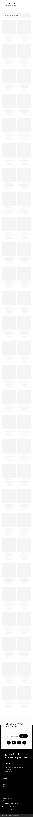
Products (5, 786)
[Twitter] (14, 743)
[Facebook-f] (19, 743)
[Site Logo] (10, 4)
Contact (5, 796)
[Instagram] (9, 743)
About (4, 784)
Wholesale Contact (7, 798)
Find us (4, 793)
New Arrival (6, 788)
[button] (5, 15)
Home (3, 11)
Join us (4, 800)
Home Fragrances (10, 11)
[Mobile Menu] (2, 4)
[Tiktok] (24, 743)
